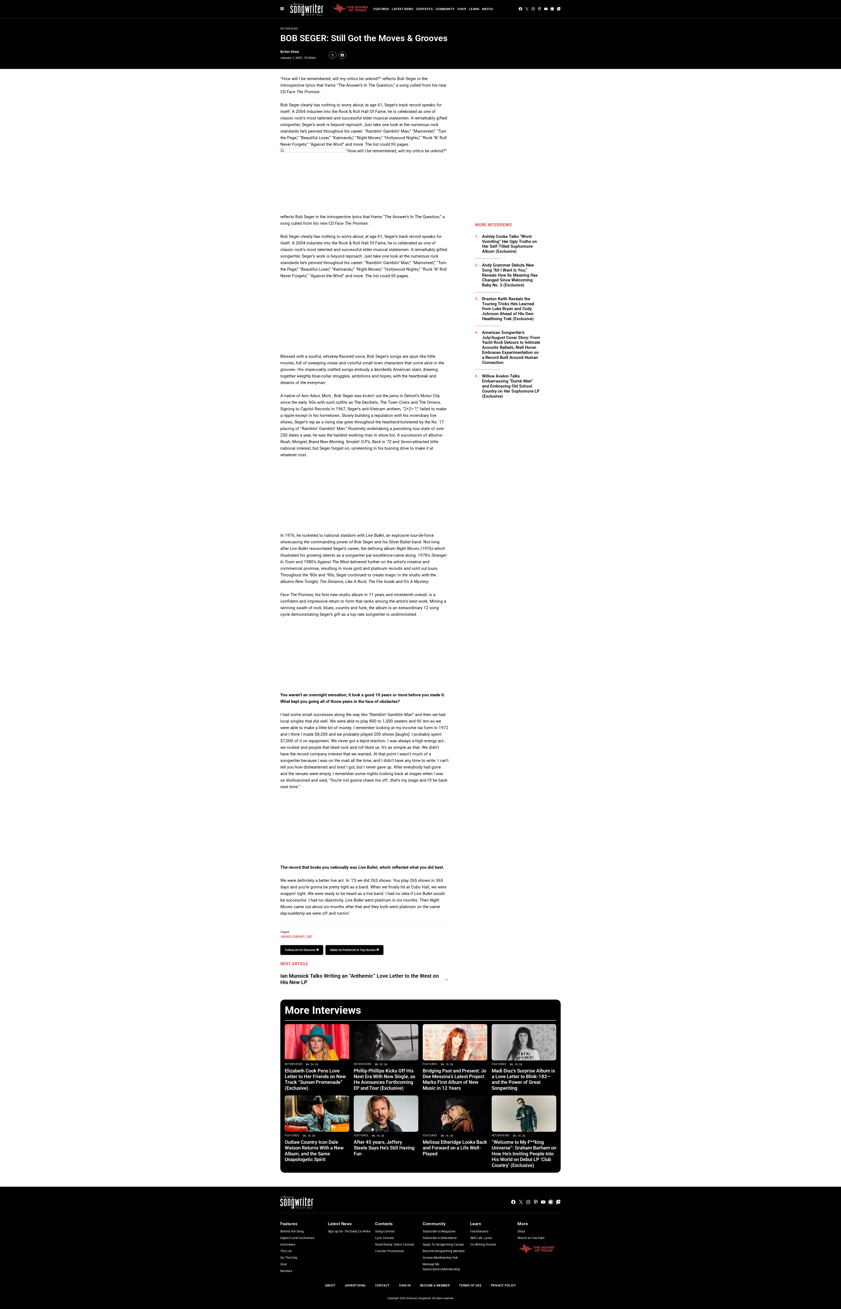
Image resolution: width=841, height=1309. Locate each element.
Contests (424, 9)
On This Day (289, 1257)
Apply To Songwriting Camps (443, 1244)
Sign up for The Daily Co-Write (349, 1231)
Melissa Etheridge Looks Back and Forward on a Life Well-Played (455, 1147)
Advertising (355, 1285)
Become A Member (435, 1285)
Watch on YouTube (531, 1238)
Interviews (289, 28)
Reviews (286, 1271)
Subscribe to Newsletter (440, 1238)
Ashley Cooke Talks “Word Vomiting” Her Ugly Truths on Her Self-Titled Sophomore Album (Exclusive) (509, 244)
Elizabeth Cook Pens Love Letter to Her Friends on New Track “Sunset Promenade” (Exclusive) (315, 1079)
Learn (474, 9)
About (330, 1285)
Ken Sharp (291, 51)
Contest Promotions (389, 1251)
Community (445, 9)
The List (286, 1251)
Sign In (405, 1285)
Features (381, 9)
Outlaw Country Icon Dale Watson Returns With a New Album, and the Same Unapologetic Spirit (314, 1150)
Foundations (479, 1231)
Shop (462, 9)
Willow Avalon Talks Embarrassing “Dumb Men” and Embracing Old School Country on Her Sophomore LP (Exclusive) (510, 386)
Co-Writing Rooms (483, 1244)
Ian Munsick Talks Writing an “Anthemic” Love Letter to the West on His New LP (359, 979)
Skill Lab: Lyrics (481, 1238)
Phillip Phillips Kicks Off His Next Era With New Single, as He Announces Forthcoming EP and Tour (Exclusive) (384, 1079)
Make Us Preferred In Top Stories (353, 950)
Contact (382, 1285)
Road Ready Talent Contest (394, 1244)
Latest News (402, 9)
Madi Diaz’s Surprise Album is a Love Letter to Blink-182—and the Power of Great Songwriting (523, 1079)
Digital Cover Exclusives (297, 1238)
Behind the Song (292, 1231)
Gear (283, 1264)
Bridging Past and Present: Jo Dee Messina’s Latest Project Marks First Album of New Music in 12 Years (454, 1079)
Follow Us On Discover (300, 950)
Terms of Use (470, 1285)
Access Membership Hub (440, 1257)
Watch (487, 9)
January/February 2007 (296, 936)
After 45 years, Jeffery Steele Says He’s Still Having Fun (384, 1147)
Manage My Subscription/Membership (441, 1266)
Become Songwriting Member (444, 1251)
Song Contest (385, 1231)
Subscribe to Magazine (439, 1231)
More (523, 1223)
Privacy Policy (503, 1285)
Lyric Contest (384, 1238)
